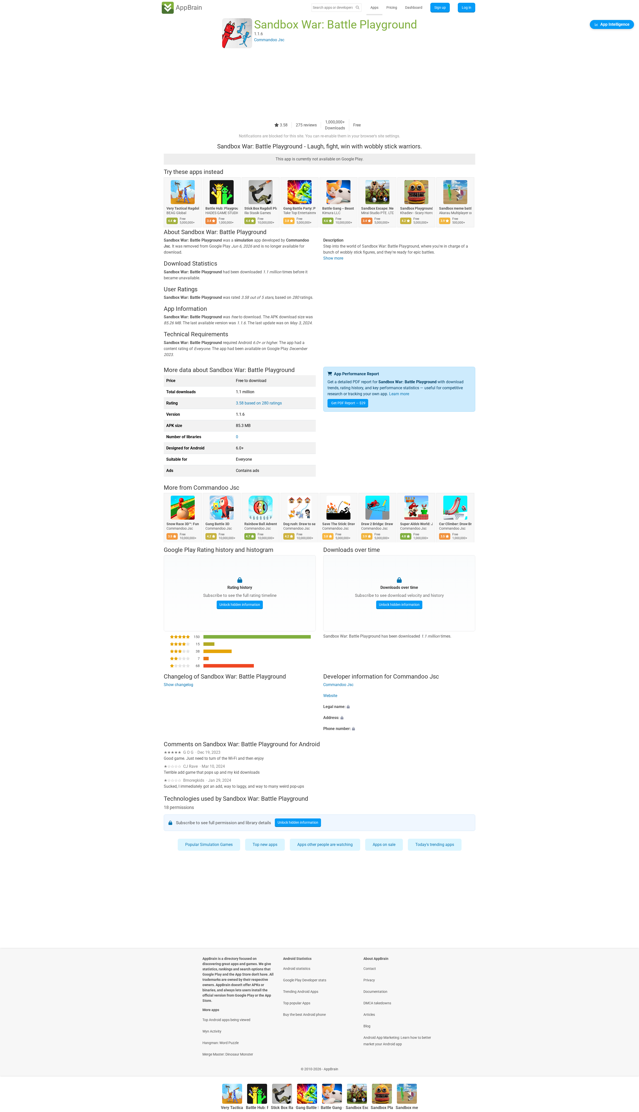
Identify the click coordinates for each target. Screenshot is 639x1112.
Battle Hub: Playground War (221, 208)
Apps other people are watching (325, 844)
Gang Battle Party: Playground (299, 208)
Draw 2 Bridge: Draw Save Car (377, 524)
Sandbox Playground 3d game (416, 208)
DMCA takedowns (377, 1003)
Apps (374, 7)
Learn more (399, 393)
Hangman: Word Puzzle (220, 1043)
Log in (466, 7)
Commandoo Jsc (216, 487)
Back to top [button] (627, 1066)
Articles (369, 1015)
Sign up (440, 7)
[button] (399, 707)
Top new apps (265, 844)
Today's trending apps (434, 844)
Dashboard (413, 7)
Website (330, 696)
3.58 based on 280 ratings (259, 403)
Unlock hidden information (239, 604)
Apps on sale (384, 844)
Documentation (375, 992)
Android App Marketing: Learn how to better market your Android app (397, 1041)
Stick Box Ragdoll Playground (260, 208)
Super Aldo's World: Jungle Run (416, 524)
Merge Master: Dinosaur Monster (227, 1054)
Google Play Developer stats (304, 980)
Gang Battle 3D (217, 524)
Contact (369, 969)
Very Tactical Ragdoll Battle (182, 208)
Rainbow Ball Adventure (260, 524)
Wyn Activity (211, 1031)
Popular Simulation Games (209, 844)
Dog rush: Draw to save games (299, 524)
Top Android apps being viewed (226, 1020)
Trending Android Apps (300, 992)
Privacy (369, 980)
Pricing (391, 7)
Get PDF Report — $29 (348, 403)
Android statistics (296, 969)
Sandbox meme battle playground (455, 208)
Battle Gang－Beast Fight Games (338, 208)
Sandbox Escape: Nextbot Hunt (377, 208)
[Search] (357, 7)
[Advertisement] (313, 84)
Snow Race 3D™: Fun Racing (182, 524)
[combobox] (333, 7)
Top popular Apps (296, 1003)
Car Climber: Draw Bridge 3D (455, 524)
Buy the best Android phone (304, 1015)
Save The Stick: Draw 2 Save (338, 524)
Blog (366, 1026)
